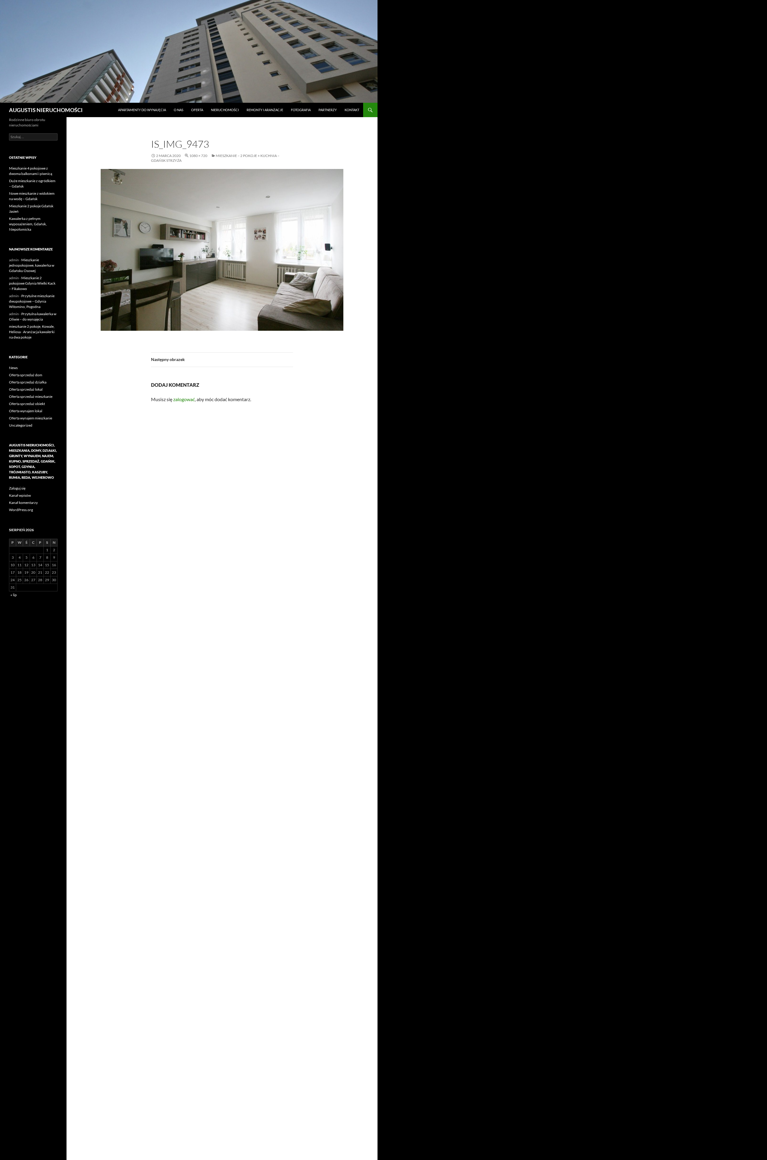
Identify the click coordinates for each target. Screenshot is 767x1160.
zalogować (184, 399)
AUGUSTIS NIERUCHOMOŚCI (46, 110)
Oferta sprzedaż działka (27, 382)
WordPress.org (21, 510)
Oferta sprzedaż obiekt (27, 403)
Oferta (197, 110)
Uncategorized (20, 425)
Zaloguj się (17, 488)
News (13, 367)
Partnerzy (327, 110)
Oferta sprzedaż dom (25, 375)
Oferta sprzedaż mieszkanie (30, 396)
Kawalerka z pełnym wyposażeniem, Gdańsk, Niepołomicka (28, 224)
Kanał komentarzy (23, 502)
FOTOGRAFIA (301, 110)
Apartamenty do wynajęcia (142, 110)
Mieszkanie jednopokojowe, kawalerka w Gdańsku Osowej (31, 265)
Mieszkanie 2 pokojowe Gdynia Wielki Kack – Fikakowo (32, 283)
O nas (178, 110)
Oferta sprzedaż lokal (26, 389)
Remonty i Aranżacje (265, 110)
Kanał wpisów (20, 495)
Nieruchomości (225, 110)
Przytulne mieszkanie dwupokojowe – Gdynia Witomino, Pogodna (32, 301)
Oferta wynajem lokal (25, 411)
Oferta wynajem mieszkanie (30, 418)
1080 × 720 (198, 155)
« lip (13, 595)
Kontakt (352, 110)
